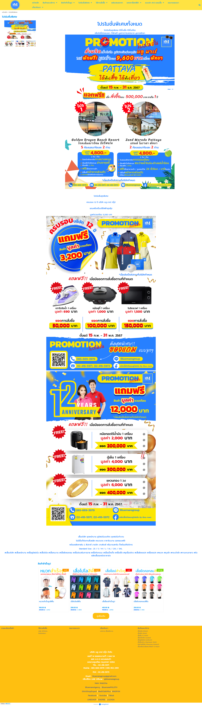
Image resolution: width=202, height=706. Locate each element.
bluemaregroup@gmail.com (104, 676)
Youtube (103, 695)
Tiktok (111, 695)
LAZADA (111, 699)
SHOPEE (101, 699)
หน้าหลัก (4, 12)
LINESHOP (91, 699)
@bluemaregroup (111, 679)
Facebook (92, 695)
